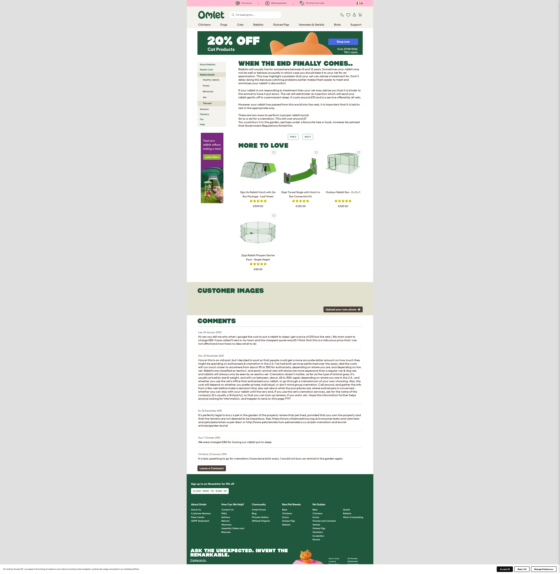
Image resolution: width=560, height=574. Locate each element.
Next (308, 137)
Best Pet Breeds (291, 504)
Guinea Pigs (288, 520)
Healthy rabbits (211, 79)
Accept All (505, 569)
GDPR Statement (200, 520)
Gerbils (316, 524)
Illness (206, 85)
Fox (201, 119)
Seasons (204, 109)
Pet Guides (319, 504)
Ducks (285, 517)
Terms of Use (334, 558)
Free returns (246, 3)
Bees (284, 509)
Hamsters (318, 532)
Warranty (226, 524)
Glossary (204, 114)
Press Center (197, 517)
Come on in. (198, 560)
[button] (341, 504)
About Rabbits (207, 64)
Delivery (225, 517)
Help (202, 124)
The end (207, 103)
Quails (346, 509)
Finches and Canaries (324, 520)
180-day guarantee (278, 3)
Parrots (316, 539)
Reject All (522, 569)
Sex (204, 97)
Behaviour (208, 91)
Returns (225, 520)
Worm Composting (353, 517)
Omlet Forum (259, 509)
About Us (196, 509)
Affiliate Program (261, 520)
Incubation (318, 535)
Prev (293, 137)
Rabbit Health (207, 74)
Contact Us (227, 509)
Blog (254, 513)
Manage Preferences (543, 569)
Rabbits (286, 524)
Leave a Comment (212, 468)
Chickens (287, 513)
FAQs (224, 513)
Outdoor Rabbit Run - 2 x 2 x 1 (343, 192)
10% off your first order (314, 3)
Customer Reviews (201, 513)
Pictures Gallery (260, 517)
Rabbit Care (206, 69)
